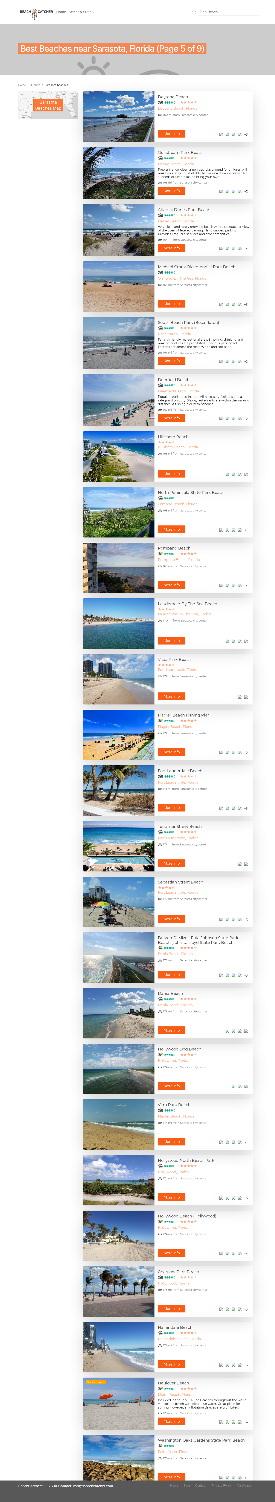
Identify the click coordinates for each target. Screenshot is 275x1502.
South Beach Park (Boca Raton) (188, 322)
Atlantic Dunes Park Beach (184, 209)
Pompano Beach (174, 548)
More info (172, 134)
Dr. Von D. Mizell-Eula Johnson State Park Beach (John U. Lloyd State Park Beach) (198, 940)
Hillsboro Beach (173, 437)
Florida (35, 85)
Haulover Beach (173, 1383)
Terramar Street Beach (180, 826)
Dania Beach (170, 993)
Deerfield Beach (173, 379)
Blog (187, 1485)
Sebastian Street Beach (180, 882)
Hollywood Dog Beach (179, 1049)
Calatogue (244, 1485)
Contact (200, 1485)
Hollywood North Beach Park (186, 1160)
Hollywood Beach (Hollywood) (187, 1216)
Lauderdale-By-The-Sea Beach (187, 604)
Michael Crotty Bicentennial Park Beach (196, 267)
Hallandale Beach (175, 1327)
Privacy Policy (222, 1485)
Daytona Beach (173, 97)
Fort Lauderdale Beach (180, 771)
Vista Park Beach (174, 659)
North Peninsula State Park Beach (191, 492)
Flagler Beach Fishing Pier (183, 715)
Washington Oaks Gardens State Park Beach (201, 1440)
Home (61, 12)
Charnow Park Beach (178, 1271)
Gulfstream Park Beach (180, 152)
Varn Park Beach (174, 1104)
